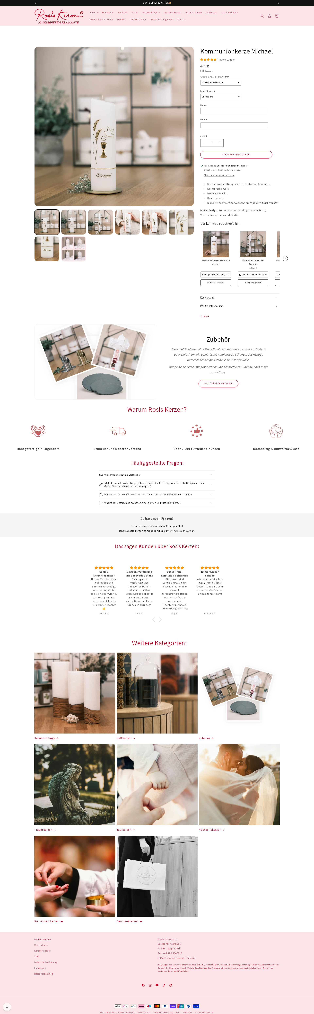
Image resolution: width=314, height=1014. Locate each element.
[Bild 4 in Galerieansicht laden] (127, 222)
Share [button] (206, 316)
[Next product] (285, 258)
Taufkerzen (124, 829)
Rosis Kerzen (112, 1012)
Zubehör (204, 738)
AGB (36, 956)
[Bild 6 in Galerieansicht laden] (181, 222)
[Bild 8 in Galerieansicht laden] (73, 249)
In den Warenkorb (215, 282)
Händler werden (42, 939)
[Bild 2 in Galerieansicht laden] (73, 222)
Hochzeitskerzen (210, 829)
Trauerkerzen (43, 829)
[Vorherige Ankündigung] (35, 3)
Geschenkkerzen (128, 921)
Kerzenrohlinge (44, 738)
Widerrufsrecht (144, 1012)
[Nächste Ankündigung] (278, 3)
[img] (104, 568)
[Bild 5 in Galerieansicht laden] (154, 222)
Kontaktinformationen (204, 1012)
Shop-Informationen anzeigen (219, 175)
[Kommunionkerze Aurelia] (253, 244)
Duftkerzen (124, 738)
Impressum (40, 968)
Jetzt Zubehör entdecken (218, 383)
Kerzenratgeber (42, 950)
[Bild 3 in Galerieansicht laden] (100, 222)
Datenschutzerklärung (45, 962)
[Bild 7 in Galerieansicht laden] (47, 249)
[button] (94, 12)
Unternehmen (41, 945)
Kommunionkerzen (46, 921)
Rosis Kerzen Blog (43, 973)
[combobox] (216, 274)
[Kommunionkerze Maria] (216, 244)
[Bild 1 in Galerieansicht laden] (47, 222)
